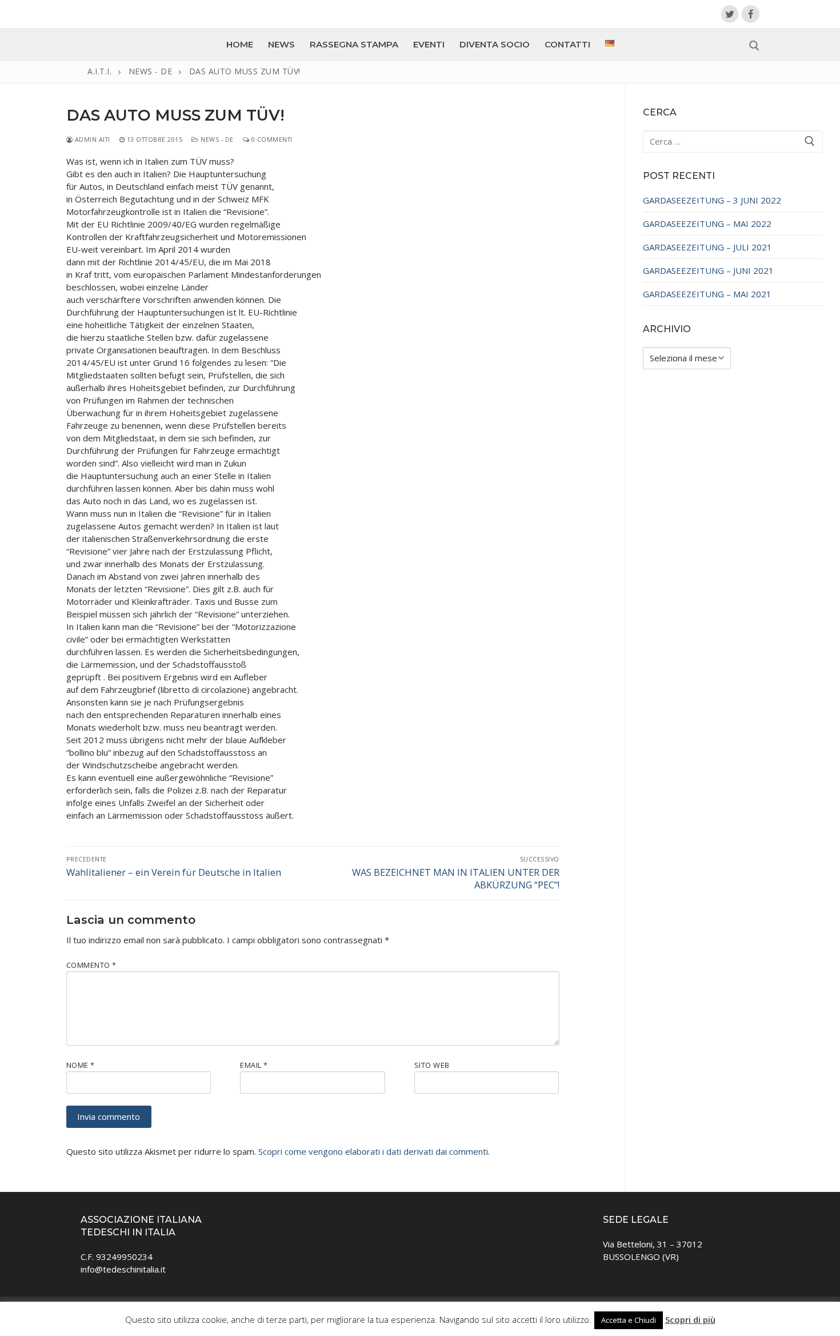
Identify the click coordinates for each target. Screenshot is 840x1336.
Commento (91, 965)
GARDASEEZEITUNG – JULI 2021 (707, 247)
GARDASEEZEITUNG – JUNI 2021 (708, 270)
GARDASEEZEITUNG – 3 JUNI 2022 (712, 200)
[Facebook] (750, 14)
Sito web (432, 1065)
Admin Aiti (91, 139)
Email (254, 1065)
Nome (80, 1065)
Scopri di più (690, 1319)
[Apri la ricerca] (754, 46)
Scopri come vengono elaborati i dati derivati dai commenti (373, 1151)
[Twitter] (730, 14)
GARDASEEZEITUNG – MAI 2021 (707, 294)
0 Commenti (271, 139)
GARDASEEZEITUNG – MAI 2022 (707, 223)
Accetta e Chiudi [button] (628, 1320)
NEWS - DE (216, 139)
